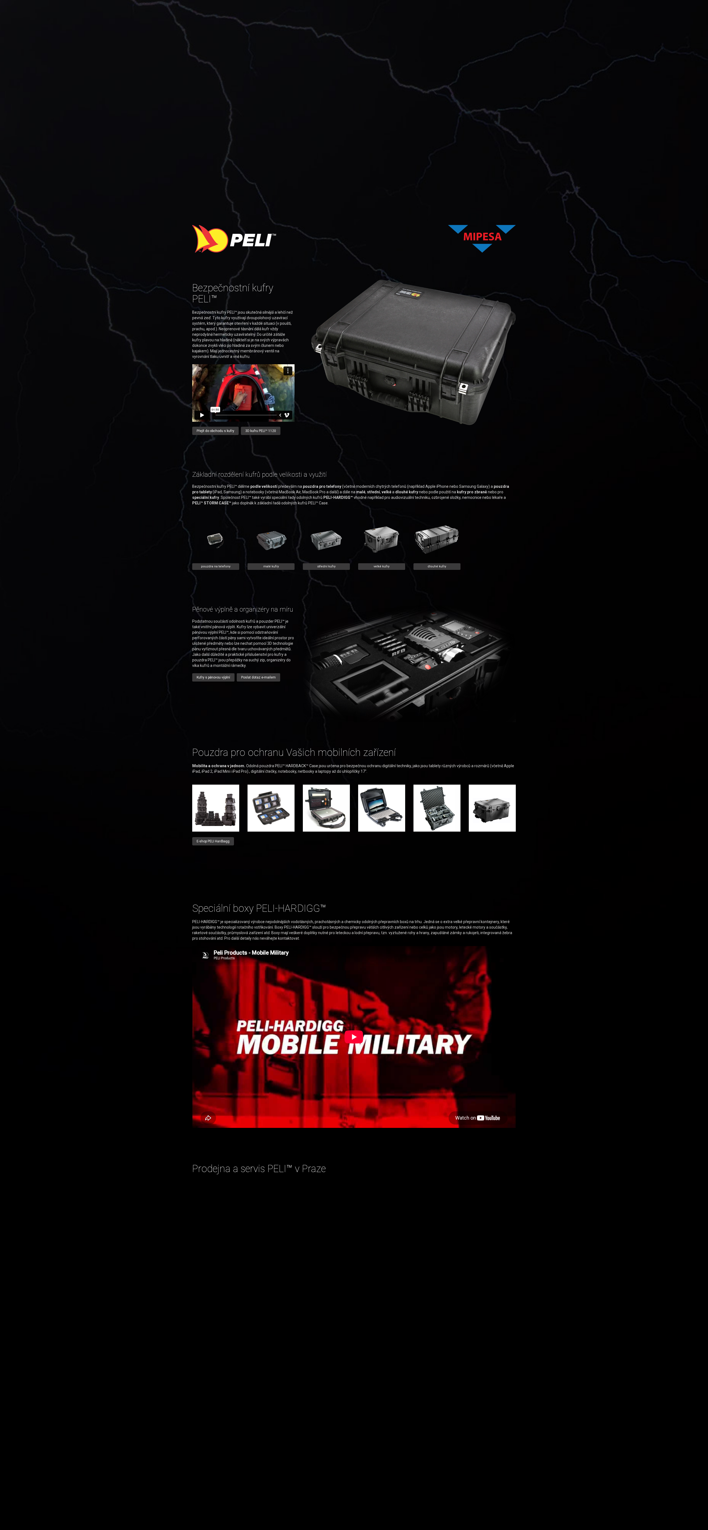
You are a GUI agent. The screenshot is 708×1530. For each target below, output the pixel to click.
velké (386, 492)
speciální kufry (205, 497)
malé (360, 492)
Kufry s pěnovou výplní (213, 677)
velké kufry (381, 566)
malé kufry (271, 566)
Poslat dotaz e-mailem (258, 677)
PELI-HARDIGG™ (338, 497)
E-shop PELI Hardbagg (213, 841)
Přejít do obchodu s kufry (215, 431)
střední (373, 492)
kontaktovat (288, 938)
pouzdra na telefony (215, 566)
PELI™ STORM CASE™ (211, 503)
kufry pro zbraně (472, 492)
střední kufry (326, 566)
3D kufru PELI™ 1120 (260, 431)
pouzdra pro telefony (322, 486)
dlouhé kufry (406, 492)
